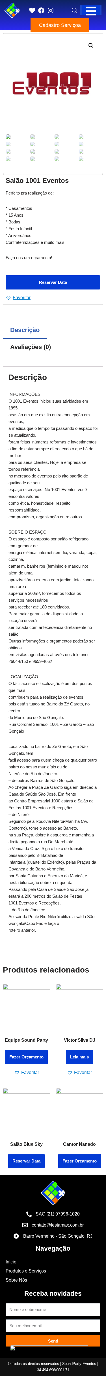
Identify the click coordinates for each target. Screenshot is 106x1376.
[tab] (25, 330)
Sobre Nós (16, 1280)
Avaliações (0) (30, 346)
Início (11, 1261)
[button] (18, 298)
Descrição (25, 329)
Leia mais (79, 1056)
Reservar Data (53, 282)
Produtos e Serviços (26, 1271)
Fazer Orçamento (26, 1056)
